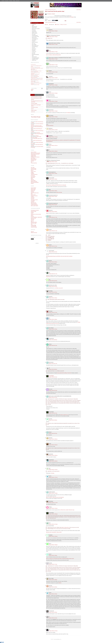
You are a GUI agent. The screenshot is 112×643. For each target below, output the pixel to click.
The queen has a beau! (34, 107)
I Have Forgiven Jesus (35, 38)
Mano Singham (34, 44)
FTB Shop (14, 0)
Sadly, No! (32, 179)
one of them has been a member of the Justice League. (66, 509)
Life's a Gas (33, 43)
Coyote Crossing (33, 188)
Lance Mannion (33, 176)
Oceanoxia (33, 47)
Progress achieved (33, 110)
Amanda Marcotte (33, 168)
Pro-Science (33, 52)
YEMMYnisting (34, 60)
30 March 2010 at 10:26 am (53, 444)
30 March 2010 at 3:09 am (53, 211)
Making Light (33, 177)
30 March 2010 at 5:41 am (53, 251)
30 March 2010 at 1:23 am (53, 161)
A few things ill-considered (35, 210)
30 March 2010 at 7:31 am (53, 312)
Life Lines (32, 220)
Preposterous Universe (34, 195)
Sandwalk (32, 196)
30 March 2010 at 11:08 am (53, 493)
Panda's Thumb (33, 194)
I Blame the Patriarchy (34, 174)
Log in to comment (64, 24)
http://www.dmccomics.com (64, 414)
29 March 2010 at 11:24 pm (53, 77)
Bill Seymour (34, 29)
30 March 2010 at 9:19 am (53, 397)
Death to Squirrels (34, 33)
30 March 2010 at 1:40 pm (53, 579)
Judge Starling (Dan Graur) (35, 192)
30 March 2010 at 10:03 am (53, 439)
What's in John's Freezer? (34, 205)
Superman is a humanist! (51, 13)
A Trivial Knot (34, 24)
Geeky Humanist (34, 37)
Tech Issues (10, 0)
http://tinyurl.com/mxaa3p (49, 125)
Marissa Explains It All (35, 45)
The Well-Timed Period (34, 204)
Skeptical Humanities (34, 181)
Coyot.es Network (33, 187)
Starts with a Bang (33, 223)
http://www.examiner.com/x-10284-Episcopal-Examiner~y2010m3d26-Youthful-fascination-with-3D (60, 558)
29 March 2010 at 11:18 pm (53, 71)
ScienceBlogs (33, 200)
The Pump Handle (33, 226)
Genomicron (32, 190)
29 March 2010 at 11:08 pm (53, 30)
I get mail (32, 99)
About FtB (3, 0)
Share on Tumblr (53, 20)
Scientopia (32, 201)
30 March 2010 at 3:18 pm (53, 593)
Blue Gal (32, 170)
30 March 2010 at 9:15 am (53, 390)
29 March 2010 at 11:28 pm (53, 93)
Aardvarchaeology (33, 211)
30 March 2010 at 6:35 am (53, 286)
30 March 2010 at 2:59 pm (53, 586)
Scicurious (32, 198)
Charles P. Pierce (33, 171)
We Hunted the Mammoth (34, 182)
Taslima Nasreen (34, 56)
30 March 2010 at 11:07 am (53, 477)
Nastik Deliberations (35, 46)
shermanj (32, 125)
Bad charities (78, 9)
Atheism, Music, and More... (36, 28)
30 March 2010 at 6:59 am (53, 292)
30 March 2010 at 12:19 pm (53, 524)
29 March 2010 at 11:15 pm (53, 64)
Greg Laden (32, 219)
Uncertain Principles (34, 227)
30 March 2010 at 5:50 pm (53, 612)
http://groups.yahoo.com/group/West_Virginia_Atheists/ (54, 532)
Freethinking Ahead (35, 35)
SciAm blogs (32, 197)
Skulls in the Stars (33, 202)
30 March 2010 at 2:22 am (53, 204)
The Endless (52, 473)
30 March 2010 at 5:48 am (53, 261)
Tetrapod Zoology (33, 225)
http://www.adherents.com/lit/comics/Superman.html (53, 54)
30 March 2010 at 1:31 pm (53, 564)
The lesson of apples (34, 103)
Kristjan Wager (37, 84)
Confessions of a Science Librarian (36, 214)
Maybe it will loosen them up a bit (51, 9)
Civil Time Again (33, 81)
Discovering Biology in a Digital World (36, 217)
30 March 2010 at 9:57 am (53, 433)
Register (32, 89)
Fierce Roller (34, 34)
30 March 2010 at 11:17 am (53, 502)
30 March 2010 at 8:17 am (53, 363)
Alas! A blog (32, 167)
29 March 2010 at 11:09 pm (53, 36)
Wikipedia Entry (48, 276)
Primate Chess (34, 51)
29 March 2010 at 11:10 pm (53, 44)
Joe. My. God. (33, 175)
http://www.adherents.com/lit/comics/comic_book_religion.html (55, 497)
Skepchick (32, 231)
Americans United (33, 169)
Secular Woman (33, 180)
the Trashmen (68, 112)
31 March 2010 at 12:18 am (53, 630)
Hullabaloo (32, 173)
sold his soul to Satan (59, 192)
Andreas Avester (34, 27)
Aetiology (32, 212)
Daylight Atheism (32, 74)
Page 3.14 (32, 221)
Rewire (32, 178)
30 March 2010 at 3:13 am (53, 246)
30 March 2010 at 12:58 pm (53, 536)
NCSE (31, 193)
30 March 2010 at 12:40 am (53, 151)
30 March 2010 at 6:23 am (53, 280)
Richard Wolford (51, 375)
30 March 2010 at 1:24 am (53, 173)
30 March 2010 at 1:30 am (53, 179)
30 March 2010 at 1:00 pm (53, 555)
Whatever (32, 183)
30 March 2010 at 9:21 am (53, 413)
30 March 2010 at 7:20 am (53, 297)
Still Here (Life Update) (34, 77)
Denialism (32, 216)
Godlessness (57, 24)
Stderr (33, 55)
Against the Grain (34, 26)
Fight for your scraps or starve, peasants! (37, 79)
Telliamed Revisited (34, 203)
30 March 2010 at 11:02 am (53, 469)
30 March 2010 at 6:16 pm (53, 617)
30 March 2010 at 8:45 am (53, 369)
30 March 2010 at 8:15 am (53, 345)
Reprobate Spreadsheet (35, 54)
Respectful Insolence (34, 222)
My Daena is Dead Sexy (34, 75)
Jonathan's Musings (35, 42)
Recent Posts (17, 0)
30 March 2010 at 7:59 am (53, 329)
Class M (32, 213)
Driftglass (32, 172)
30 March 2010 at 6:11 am (53, 273)
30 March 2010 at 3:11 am (53, 217)
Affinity (33, 25)
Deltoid (32, 215)
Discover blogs (33, 189)
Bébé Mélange (37, 76)
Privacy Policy (7, 0)
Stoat (31, 224)
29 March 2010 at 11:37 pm (53, 129)
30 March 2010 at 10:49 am (53, 461)
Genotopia (32, 191)
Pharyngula (32, 71)
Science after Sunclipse (34, 199)
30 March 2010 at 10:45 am (53, 455)
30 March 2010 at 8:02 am (53, 339)
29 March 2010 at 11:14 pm (53, 51)
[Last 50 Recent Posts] (33, 64)
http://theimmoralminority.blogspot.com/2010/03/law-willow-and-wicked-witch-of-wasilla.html (59, 256)
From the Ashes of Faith (35, 36)
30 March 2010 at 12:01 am (53, 145)
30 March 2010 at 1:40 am (53, 190)
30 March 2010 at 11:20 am (53, 508)
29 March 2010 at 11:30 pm (53, 101)
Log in (32, 90)
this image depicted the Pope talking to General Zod (64, 372)
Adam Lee (38, 74)
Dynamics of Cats (33, 218)
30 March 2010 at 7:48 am (53, 319)
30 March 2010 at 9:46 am (53, 420)
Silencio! (32, 108)
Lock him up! (33, 111)
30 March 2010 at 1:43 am (53, 196)
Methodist (60, 582)
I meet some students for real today (36, 96)
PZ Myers (37, 71)
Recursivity (33, 53)
